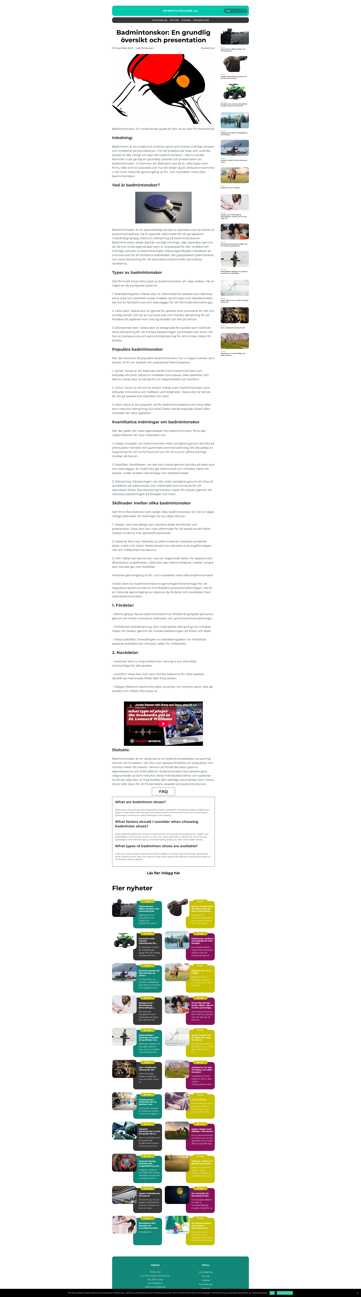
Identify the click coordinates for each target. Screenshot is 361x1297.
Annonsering (159, 20)
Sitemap (205, 1288)
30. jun (200, 1030)
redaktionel (208, 48)
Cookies (186, 20)
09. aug (147, 1188)
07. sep (200, 1156)
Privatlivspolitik (285, 1293)
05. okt (200, 998)
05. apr (200, 1062)
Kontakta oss (201, 20)
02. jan (200, 1094)
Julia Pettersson (145, 48)
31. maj (147, 933)
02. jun (200, 901)
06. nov (147, 1124)
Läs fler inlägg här (163, 873)
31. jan (148, 965)
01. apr (200, 933)
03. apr (147, 1094)
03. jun (147, 1062)
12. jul (147, 901)
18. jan (200, 1188)
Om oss (174, 20)
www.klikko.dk (158, 1286)
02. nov (147, 998)
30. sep (147, 1030)
